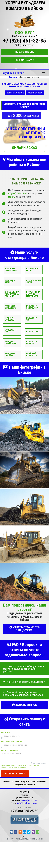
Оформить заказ (25, 60)
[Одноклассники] (20, 832)
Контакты (41, 781)
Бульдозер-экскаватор (32, 307)
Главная (6, 781)
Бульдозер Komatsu (31, 343)
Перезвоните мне (24, 52)
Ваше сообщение (9, 750)
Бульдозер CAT (33, 332)
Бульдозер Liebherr (10, 354)
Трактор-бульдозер (10, 319)
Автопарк (15, 781)
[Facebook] (15, 832)
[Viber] (33, 832)
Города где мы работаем (24, 785)
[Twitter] (28, 832)
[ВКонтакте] (11, 832)
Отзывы (31, 781)
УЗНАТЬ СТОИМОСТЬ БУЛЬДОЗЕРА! (26, 629)
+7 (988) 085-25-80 (17, 193)
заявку (11, 197)
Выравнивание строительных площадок (12, 294)
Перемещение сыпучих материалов (33, 294)
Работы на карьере (10, 281)
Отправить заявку (15, 773)
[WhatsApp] (37, 832)
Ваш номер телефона (11, 741)
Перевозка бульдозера (10, 307)
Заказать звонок (15, 93)
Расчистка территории (11, 269)
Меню (44, 72)
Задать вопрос (34, 93)
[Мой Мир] (24, 832)
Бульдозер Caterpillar (10, 343)
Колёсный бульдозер (31, 354)
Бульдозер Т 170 (11, 331)
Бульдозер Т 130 (32, 319)
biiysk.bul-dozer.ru (13, 73)
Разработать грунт (32, 269)
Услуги (24, 781)
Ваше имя (5, 732)
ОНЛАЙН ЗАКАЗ (24, 148)
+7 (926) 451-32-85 (24, 40)
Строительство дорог (33, 281)
